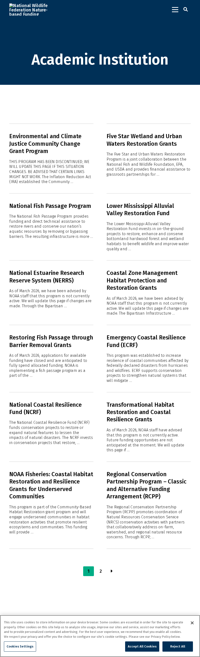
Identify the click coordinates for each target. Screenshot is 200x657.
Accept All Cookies (142, 646)
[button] (175, 9)
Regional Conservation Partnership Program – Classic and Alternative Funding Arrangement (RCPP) (146, 485)
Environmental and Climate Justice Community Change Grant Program (45, 144)
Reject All (177, 646)
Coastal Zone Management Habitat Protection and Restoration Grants (142, 280)
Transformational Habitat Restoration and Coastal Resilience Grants (140, 412)
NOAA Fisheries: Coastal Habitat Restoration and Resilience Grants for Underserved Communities (51, 485)
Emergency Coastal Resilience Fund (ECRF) (146, 341)
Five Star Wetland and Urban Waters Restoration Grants (144, 140)
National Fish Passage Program (50, 206)
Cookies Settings (20, 646)
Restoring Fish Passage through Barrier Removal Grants (51, 341)
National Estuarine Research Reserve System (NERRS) (46, 277)
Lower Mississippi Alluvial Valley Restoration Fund (140, 210)
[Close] (192, 623)
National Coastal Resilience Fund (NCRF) (45, 408)
